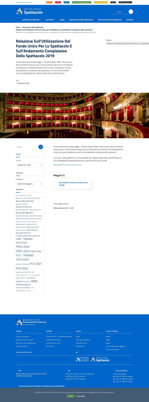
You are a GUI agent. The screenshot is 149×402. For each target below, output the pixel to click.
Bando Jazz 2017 (32, 224)
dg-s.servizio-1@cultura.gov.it (123, 376)
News (62, 19)
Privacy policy (81, 396)
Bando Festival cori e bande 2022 (23, 221)
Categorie (19, 179)
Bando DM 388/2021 (25, 212)
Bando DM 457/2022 (36, 216)
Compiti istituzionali (22, 336)
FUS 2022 (22, 268)
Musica (108, 336)
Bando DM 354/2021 (21, 204)
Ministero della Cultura (24, 2)
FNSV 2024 (36, 251)
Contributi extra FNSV (53, 343)
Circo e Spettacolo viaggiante (115, 346)
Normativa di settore (83, 340)
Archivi (18, 160)
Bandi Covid (50, 346)
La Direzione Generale (30, 19)
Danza (108, 343)
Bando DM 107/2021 (34, 198)
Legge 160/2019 (36, 275)
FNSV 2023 (23, 251)
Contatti (129, 19)
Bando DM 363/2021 (24, 206)
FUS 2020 (25, 264)
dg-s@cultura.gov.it (119, 374)
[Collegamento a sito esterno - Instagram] (24, 358)
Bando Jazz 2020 (32, 227)
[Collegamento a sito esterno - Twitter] (21, 358)
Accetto (70, 396)
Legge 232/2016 (20, 278)
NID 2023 (27, 282)
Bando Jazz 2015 (21, 224)
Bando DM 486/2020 (22, 219)
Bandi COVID (29, 195)
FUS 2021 (36, 263)
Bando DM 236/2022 (25, 201)
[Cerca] (131, 11)
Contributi (50, 19)
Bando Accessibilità (21, 198)
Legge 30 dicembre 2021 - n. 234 (23, 275)
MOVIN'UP (19, 281)
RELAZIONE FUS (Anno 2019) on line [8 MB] (73, 184)
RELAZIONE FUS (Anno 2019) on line (67, 164)
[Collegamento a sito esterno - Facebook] (17, 358)
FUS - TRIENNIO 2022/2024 (25, 257)
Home (18, 27)
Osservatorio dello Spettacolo (81, 19)
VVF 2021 (29, 290)
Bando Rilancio (32, 230)
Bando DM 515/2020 (35, 219)
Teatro (108, 340)
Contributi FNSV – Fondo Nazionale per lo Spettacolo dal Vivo (59, 338)
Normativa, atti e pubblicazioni (26, 343)
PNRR (34, 281)
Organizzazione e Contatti (24, 340)
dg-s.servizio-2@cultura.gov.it (123, 379)
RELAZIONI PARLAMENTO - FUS (25, 288)
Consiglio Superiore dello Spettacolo (28, 236)
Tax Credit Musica (21, 290)
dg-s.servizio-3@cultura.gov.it (123, 381)
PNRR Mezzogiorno (23, 284)
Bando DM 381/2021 (35, 210)
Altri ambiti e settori (112, 349)
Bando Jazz (34, 221)
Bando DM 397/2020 (22, 216)
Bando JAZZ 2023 (21, 230)
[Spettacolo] (19, 10)
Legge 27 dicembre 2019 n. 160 (25, 272)
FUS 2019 (18, 264)
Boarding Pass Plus (23, 232)
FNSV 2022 (23, 246)
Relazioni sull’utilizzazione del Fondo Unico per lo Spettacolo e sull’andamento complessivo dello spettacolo (54, 30)
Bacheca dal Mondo (20, 195)
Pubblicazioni (80, 346)
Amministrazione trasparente (110, 19)
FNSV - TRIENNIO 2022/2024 (24, 240)
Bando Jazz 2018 (21, 227)
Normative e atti (81, 343)
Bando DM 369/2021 (22, 210)
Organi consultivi (21, 346)
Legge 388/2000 (30, 278)
